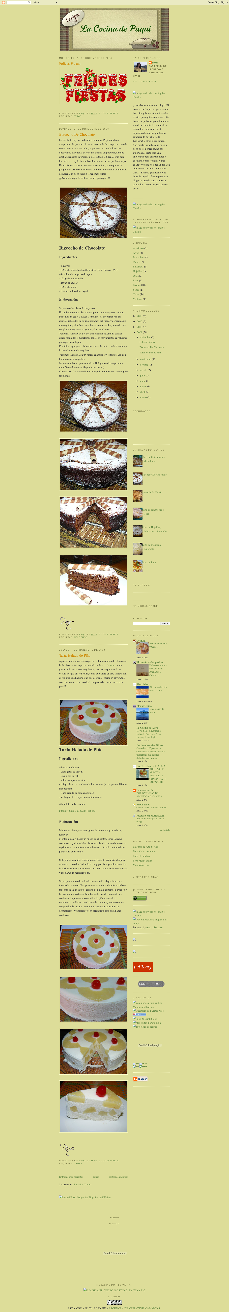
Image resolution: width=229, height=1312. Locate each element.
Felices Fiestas (70, 63)
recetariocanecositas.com (150, 815)
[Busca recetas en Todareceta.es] (145, 1026)
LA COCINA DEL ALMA (150, 766)
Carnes (136, 262)
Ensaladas (138, 266)
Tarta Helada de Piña (74, 655)
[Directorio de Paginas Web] (148, 1010)
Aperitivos (138, 248)
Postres (136, 285)
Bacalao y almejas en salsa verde (150, 820)
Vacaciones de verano (156, 710)
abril (143, 391)
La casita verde (144, 790)
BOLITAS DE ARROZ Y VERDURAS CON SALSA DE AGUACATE (158, 775)
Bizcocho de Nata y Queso (158, 645)
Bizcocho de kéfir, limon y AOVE (158, 688)
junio (143, 380)
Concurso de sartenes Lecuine (151, 807)
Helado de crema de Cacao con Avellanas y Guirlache (158, 669)
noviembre (146, 359)
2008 (140, 332)
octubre (144, 364)
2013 (140, 316)
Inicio (96, 1176)
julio (143, 375)
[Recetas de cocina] (143, 970)
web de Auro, (109, 665)
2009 (140, 327)
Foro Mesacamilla (142, 860)
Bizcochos (80, 637)
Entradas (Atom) (82, 1184)
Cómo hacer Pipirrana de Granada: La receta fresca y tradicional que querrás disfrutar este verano (150, 752)
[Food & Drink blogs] (145, 1018)
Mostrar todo (165, 830)
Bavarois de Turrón (152, 492)
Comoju (141, 640)
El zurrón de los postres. (150, 662)
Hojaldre (137, 271)
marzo (143, 397)
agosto (144, 370)
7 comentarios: (109, 634)
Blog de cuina (144, 706)
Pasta (135, 280)
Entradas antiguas (118, 1176)
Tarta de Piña (149, 562)
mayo (143, 386)
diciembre (145, 337)
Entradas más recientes (71, 1176)
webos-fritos (143, 804)
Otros (78, 116)
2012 (140, 321)
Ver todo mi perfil (145, 81)
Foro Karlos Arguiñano (145, 851)
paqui (155, 63)
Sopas (136, 289)
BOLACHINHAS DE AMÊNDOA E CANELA (149, 794)
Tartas (78, 1164)
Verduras (137, 299)
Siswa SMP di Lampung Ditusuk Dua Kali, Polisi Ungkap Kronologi (148, 734)
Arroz (136, 252)
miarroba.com (154, 927)
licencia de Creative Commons (134, 1308)
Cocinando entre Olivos (149, 745)
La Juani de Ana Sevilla (145, 846)
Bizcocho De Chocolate (77, 134)
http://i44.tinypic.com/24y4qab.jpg (77, 810)
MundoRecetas (141, 865)
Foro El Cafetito (141, 855)
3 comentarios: (109, 113)
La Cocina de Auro (147, 728)
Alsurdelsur (143, 684)
